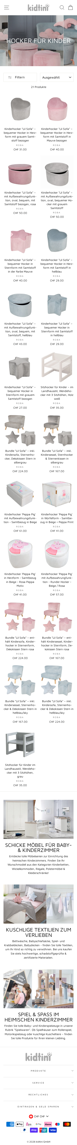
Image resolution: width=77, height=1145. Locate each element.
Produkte (38, 1070)
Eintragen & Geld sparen (38, 1106)
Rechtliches (38, 1094)
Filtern (19, 77)
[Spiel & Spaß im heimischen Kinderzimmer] (38, 988)
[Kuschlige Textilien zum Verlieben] (38, 904)
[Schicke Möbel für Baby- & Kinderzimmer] (38, 819)
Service (38, 1083)
